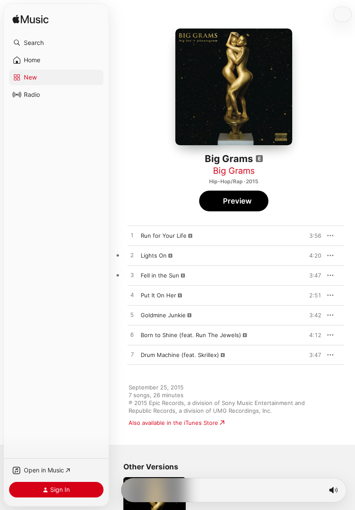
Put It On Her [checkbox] (158, 295)
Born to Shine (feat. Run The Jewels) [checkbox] (191, 335)
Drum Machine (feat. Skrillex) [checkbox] (180, 354)
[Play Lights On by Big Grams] (132, 255)
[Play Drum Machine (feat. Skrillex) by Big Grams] (132, 355)
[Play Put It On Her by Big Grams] (132, 295)
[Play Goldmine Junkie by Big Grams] (132, 315)
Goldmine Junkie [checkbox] (163, 315)
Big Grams (234, 171)
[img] (30, 20)
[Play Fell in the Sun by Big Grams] (132, 275)
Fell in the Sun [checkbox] (160, 275)
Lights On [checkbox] (154, 255)
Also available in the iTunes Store (173, 422)
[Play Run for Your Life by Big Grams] (132, 235)
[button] (56, 42)
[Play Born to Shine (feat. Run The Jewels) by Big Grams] (132, 335)
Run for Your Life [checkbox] (164, 235)
